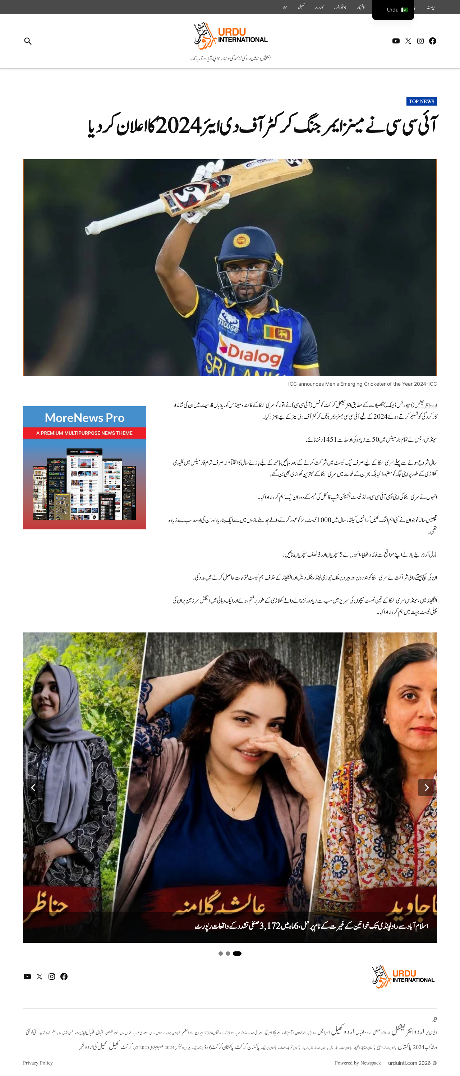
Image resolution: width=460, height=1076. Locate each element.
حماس (159, 1033)
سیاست (431, 7)
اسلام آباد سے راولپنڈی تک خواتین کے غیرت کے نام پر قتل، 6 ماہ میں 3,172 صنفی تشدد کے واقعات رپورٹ (311, 926)
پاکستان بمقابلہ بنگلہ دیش (341, 1048)
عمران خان (126, 1033)
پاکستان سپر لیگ (269, 1048)
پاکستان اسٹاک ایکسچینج (386, 1048)
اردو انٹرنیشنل (407, 1031)
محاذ (285, 7)
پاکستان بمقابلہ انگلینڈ (364, 1048)
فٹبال (100, 1033)
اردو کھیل (342, 1032)
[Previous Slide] (33, 787)
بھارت (167, 1033)
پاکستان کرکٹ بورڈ (219, 1047)
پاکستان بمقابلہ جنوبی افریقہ (315, 1048)
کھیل (301, 7)
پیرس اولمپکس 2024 (178, 1047)
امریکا (276, 1033)
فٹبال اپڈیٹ (85, 1032)
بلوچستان (176, 1033)
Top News (421, 101)
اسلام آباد (311, 1033)
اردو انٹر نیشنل (381, 1033)
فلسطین (108, 1033)
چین (135, 1048)
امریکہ (267, 1033)
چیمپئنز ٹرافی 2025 (151, 1048)
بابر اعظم (187, 1033)
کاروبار (319, 7)
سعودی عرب (140, 1033)
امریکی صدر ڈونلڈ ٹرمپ (248, 1033)
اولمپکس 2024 (212, 1033)
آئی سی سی (431, 1032)
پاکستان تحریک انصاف (289, 1048)
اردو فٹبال (363, 1032)
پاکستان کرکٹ (247, 1047)
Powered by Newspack (358, 1063)
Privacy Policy (38, 1063)
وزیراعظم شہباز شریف (49, 1033)
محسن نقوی (68, 1033)
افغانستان (300, 1033)
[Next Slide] (427, 787)
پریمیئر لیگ (197, 1048)
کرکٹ (126, 1047)
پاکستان (404, 1047)
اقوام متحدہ (288, 1032)
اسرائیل (324, 1033)
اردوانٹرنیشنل (425, 405)
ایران (199, 1032)
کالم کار (361, 7)
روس (152, 1033)
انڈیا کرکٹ (228, 1033)
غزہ (116, 1033)
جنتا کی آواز (340, 7)
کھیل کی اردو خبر (93, 1047)
